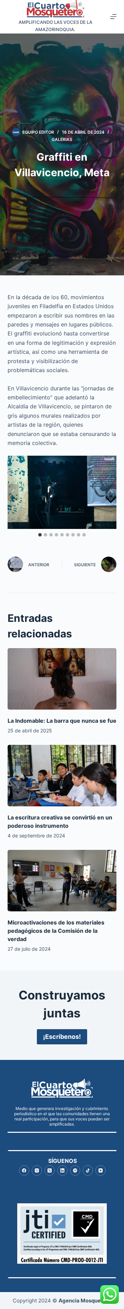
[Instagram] (37, 1170)
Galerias (62, 139)
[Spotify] (75, 1170)
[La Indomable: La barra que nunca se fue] (62, 679)
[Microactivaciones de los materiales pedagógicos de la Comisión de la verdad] (62, 880)
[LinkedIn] (62, 1170)
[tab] (40, 535)
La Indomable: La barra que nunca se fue (62, 720)
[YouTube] (100, 1170)
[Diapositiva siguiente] (110, 492)
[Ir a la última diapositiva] (13, 492)
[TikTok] (88, 1170)
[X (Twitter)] (49, 1170)
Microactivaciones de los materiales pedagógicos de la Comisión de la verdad (56, 930)
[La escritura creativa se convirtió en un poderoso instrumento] (62, 775)
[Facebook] (24, 1170)
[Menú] (113, 16)
